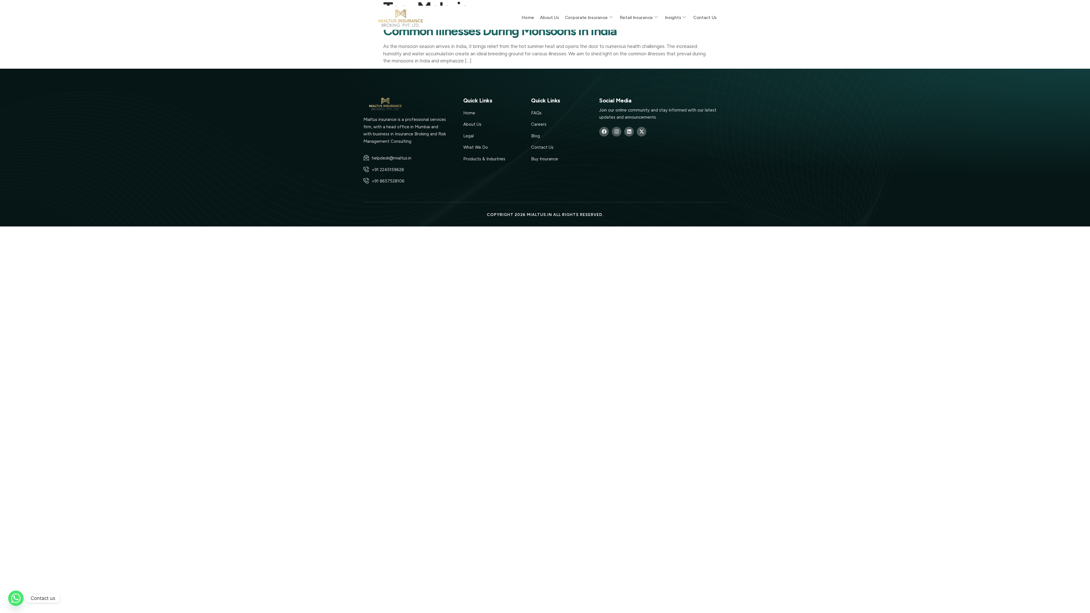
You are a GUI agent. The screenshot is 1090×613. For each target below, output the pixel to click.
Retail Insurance (636, 17)
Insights (673, 17)
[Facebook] (604, 132)
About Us (549, 17)
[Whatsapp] (16, 598)
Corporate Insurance (586, 17)
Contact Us (705, 17)
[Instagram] (616, 132)
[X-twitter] (641, 132)
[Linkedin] (629, 132)
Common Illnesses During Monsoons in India (500, 30)
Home (528, 17)
